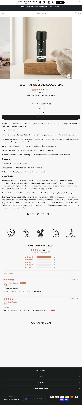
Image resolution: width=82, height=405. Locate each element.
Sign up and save (40, 388)
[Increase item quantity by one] (43, 113)
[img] (9, 280)
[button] (37, 90)
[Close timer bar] (80, 2)
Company (41, 382)
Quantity (41, 108)
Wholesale (40, 370)
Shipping (38, 95)
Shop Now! (60, 2)
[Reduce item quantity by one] (38, 113)
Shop (40, 376)
